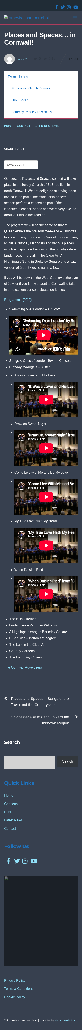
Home (8, 795)
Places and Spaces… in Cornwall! (40, 38)
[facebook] (56, 6)
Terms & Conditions (18, 988)
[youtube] (75, 6)
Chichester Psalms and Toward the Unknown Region (40, 720)
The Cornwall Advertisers (23, 667)
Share (73, 58)
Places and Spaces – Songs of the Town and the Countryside (40, 701)
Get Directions (47, 125)
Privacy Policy (14, 980)
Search (67, 761)
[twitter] (62, 6)
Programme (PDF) (18, 300)
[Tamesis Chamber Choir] (27, 18)
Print (8, 125)
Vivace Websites (65, 1020)
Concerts (11, 804)
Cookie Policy (14, 997)
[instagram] (68, 6)
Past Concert (64, 76)
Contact (23, 125)
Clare (23, 58)
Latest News (13, 820)
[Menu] (76, 19)
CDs (7, 812)
